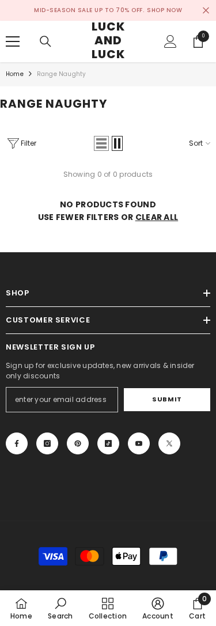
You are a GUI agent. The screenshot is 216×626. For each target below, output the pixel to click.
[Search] (45, 41)
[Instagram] (47, 443)
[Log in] (170, 41)
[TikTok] (108, 443)
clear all (157, 217)
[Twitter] (169, 443)
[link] (60, 608)
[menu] (13, 41)
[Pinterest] (78, 443)
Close (206, 10)
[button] (101, 143)
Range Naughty (61, 74)
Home (15, 74)
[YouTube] (139, 443)
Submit (166, 399)
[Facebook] (17, 443)
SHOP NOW (164, 10)
